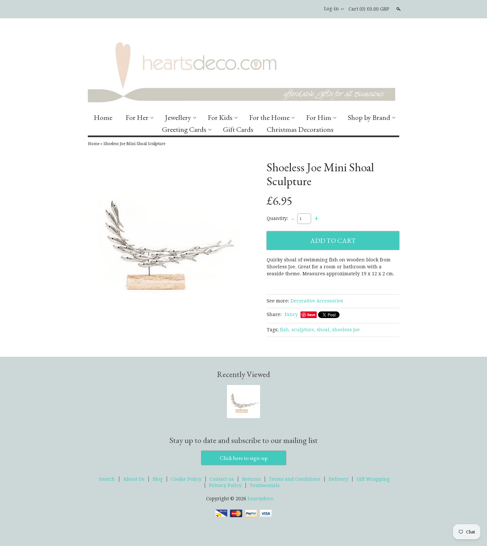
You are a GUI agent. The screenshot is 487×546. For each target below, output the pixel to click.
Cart (369, 9)
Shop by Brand (369, 117)
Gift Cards (238, 129)
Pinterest (310, 9)
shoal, (324, 329)
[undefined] (164, 239)
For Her (137, 117)
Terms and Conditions (294, 479)
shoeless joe (346, 329)
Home (103, 117)
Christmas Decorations (300, 129)
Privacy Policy (225, 485)
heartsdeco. (260, 498)
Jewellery (178, 117)
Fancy (291, 314)
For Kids (220, 117)
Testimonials (265, 485)
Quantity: (277, 218)
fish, (285, 329)
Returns (251, 479)
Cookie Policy (186, 479)
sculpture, (303, 329)
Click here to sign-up (244, 458)
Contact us (222, 479)
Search (398, 9)
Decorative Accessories (317, 300)
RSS (288, 9)
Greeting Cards (184, 129)
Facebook (299, 9)
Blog (158, 479)
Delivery (338, 479)
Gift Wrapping (373, 479)
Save (311, 314)
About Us (133, 479)
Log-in (331, 8)
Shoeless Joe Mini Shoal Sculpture (134, 143)
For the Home (269, 117)
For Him (318, 117)
